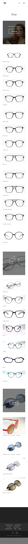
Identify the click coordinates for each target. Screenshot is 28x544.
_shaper (14, 31)
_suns (14, 402)
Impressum (16, 527)
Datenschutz (8, 528)
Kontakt (9, 527)
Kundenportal (9, 525)
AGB (15, 528)
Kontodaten (18, 525)
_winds (14, 261)
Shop (19, 528)
